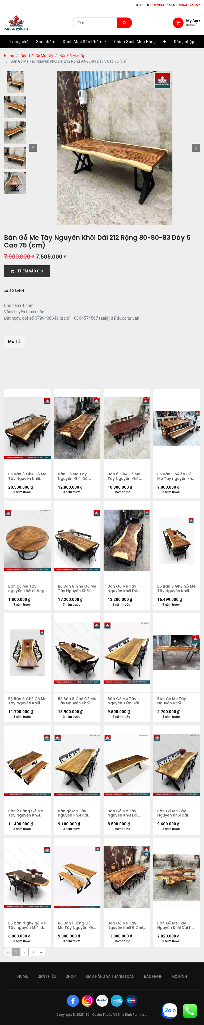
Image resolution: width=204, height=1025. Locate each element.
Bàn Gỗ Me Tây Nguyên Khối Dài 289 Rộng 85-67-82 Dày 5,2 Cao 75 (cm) (126, 588)
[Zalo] (169, 1010)
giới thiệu (46, 976)
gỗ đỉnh (179, 976)
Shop (71, 976)
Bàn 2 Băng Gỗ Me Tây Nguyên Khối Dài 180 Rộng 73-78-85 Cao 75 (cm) (27, 813)
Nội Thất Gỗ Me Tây (37, 56)
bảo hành (153, 976)
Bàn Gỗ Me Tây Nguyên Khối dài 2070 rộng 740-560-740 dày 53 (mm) (172, 813)
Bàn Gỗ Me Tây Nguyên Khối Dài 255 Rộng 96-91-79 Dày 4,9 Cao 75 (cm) (76, 476)
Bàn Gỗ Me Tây (72, 56)
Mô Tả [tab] (14, 341)
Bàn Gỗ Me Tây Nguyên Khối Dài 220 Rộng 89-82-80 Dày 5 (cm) (126, 813)
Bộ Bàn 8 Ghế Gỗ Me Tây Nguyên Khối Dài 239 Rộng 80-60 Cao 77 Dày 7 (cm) (77, 701)
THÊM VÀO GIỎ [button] (28, 271)
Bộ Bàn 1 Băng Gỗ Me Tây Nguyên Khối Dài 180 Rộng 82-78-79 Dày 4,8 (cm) (77, 925)
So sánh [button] (16, 291)
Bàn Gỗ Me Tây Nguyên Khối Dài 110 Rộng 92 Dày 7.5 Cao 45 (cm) (175, 925)
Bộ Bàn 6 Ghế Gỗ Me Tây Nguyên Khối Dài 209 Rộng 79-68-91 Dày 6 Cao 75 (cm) (27, 701)
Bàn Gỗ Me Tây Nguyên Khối (171, 701)
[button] (165, 41)
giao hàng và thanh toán (109, 976)
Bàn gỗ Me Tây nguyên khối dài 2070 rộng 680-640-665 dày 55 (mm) (73, 813)
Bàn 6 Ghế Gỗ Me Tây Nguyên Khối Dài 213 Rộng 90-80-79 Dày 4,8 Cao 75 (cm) (126, 476)
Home (9, 56)
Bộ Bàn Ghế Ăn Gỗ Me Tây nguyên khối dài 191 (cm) (176, 476)
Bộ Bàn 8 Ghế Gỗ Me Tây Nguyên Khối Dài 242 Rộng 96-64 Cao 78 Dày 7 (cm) (176, 588)
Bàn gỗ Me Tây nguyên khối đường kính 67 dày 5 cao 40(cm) (26, 588)
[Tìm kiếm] (124, 23)
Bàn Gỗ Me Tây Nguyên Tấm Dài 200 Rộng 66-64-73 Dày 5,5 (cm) (126, 701)
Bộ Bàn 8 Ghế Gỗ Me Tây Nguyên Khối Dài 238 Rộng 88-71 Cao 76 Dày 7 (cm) (77, 588)
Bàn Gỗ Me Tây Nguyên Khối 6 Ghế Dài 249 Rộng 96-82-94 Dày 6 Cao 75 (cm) (125, 925)
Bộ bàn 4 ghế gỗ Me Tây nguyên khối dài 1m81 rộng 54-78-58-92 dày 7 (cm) (27, 925)
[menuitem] (19, 41)
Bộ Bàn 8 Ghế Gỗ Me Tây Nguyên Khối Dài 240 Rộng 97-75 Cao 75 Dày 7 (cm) (27, 476)
